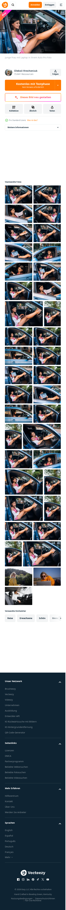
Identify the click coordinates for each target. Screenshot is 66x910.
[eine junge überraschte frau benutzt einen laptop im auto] (13, 752)
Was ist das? (32, 120)
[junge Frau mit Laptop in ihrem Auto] (18, 193)
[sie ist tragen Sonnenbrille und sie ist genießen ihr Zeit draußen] (18, 899)
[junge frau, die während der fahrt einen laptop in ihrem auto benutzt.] (18, 328)
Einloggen (49, 4)
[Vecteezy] (5, 5)
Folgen (55, 74)
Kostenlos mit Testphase (33, 85)
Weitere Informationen (18, 126)
